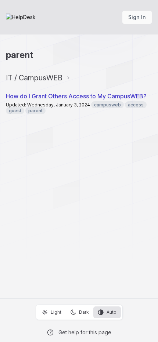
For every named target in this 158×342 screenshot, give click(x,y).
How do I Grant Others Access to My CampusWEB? (76, 96)
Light (56, 312)
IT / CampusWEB (34, 77)
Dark (84, 312)
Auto (111, 312)
